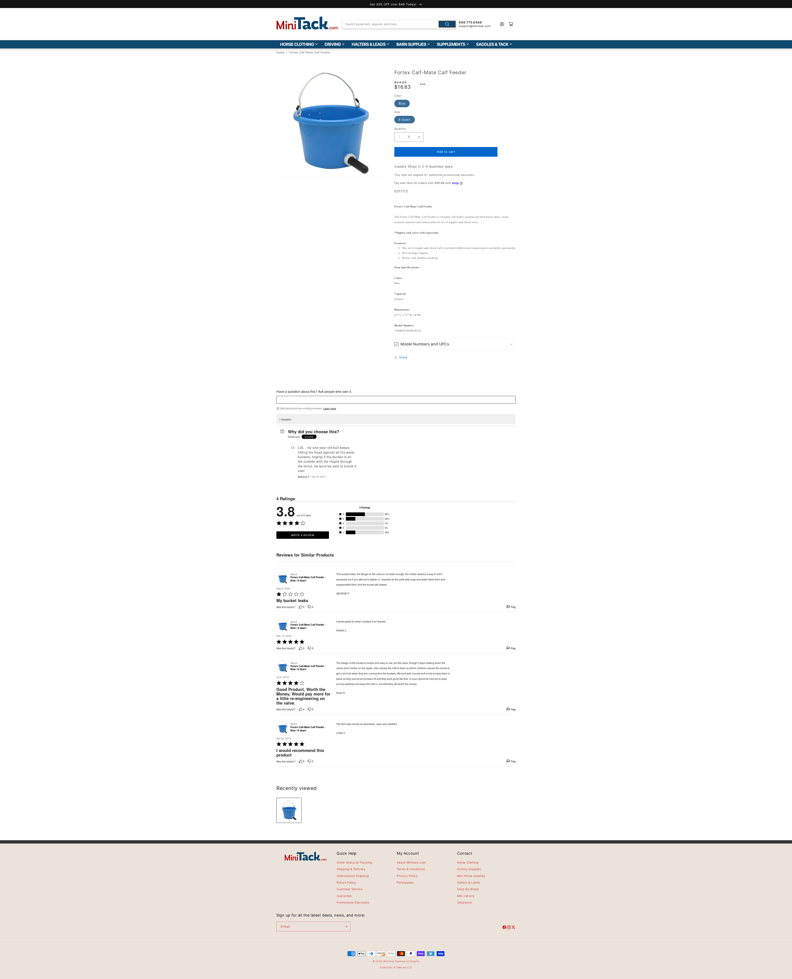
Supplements (451, 44)
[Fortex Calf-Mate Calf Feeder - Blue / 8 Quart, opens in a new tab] (282, 577)
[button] (455, 344)
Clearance (464, 902)
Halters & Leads (368, 44)
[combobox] (399, 24)
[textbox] (396, 400)
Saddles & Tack (492, 44)
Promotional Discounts (353, 902)
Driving (333, 44)
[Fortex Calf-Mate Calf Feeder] (289, 810)
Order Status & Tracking (354, 862)
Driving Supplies (469, 869)
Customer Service (350, 889)
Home (280, 52)
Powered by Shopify (407, 961)
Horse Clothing (297, 44)
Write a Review (302, 535)
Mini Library (465, 896)
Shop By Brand (468, 889)
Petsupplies (405, 882)
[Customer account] (502, 24)
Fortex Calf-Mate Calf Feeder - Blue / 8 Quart (308, 579)
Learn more (329, 408)
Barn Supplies (411, 44)
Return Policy (346, 882)
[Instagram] (509, 928)
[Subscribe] (345, 926)
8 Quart (404, 119)
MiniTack (388, 961)
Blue (402, 103)
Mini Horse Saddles (471, 876)
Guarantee (344, 896)
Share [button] (403, 357)
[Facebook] (504, 928)
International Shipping (353, 876)
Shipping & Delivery (351, 869)
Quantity (400, 128)
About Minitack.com (411, 862)
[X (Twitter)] (513, 928)
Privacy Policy (407, 876)
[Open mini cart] (511, 24)
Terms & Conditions (411, 869)
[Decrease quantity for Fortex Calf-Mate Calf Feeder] (399, 137)
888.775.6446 (470, 22)
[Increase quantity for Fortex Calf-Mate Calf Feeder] (418, 137)
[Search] (447, 24)
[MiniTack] (307, 23)
